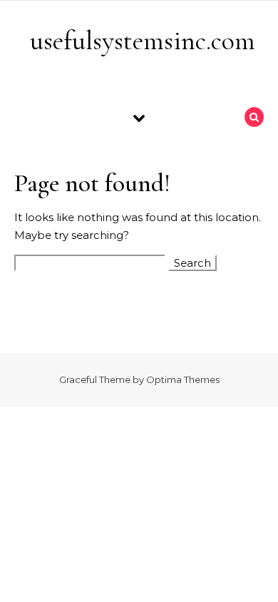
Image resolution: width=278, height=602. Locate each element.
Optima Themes (183, 379)
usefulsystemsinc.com (142, 40)
